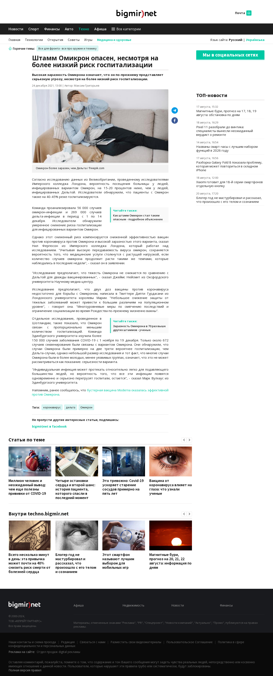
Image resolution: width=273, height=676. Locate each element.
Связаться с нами (92, 642)
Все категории (128, 29)
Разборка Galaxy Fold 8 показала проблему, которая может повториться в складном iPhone (229, 166)
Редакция (68, 642)
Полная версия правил (25, 670)
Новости (16, 29)
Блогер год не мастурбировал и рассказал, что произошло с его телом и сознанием (75, 563)
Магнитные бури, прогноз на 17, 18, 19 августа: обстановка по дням (226, 113)
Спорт (33, 29)
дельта (70, 407)
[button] (184, 439)
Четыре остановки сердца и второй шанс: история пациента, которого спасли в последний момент (75, 489)
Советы (74, 40)
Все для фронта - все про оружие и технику (67, 48)
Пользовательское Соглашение (189, 642)
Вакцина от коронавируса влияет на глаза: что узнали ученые (170, 487)
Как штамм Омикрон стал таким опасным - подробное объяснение (138, 217)
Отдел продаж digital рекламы (58, 652)
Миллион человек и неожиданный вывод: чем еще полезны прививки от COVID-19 (27, 487)
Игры (88, 40)
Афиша (100, 29)
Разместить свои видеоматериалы (135, 642)
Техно (83, 29)
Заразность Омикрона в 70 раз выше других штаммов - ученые (139, 328)
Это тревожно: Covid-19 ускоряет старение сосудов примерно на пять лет (123, 487)
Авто (69, 29)
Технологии (34, 40)
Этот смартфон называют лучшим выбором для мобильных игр (118, 561)
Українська (255, 40)
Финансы (52, 29)
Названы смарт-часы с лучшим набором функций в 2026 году (227, 148)
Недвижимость (133, 605)
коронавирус (52, 407)
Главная (14, 40)
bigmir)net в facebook (49, 426)
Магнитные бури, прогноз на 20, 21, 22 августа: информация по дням (170, 561)
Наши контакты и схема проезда (32, 642)
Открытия (55, 40)
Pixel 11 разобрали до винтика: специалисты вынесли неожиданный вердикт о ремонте (224, 131)
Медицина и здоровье (114, 40)
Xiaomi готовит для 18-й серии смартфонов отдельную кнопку (229, 184)
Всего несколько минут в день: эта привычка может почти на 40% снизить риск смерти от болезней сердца (30, 563)
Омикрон (86, 407)
